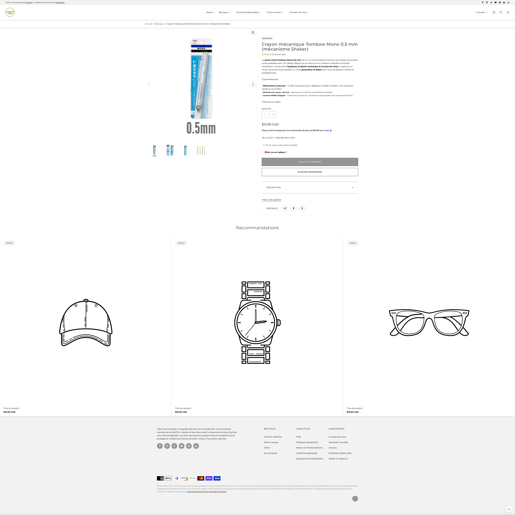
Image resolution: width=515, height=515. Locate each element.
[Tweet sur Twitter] (302, 208)
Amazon (29, 2)
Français (480, 12)
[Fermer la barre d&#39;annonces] (508, 2)
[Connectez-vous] (494, 12)
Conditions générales (306, 453)
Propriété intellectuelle (340, 453)
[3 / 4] (186, 151)
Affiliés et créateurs (338, 458)
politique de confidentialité (309, 458)
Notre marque (271, 442)
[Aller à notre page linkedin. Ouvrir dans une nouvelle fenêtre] (504, 2)
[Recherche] (501, 12)
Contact (332, 447)
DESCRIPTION (273, 187)
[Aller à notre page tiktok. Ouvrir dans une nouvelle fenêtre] (491, 2)
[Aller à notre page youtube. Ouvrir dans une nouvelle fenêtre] (495, 2)
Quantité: (266, 109)
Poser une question (271, 199)
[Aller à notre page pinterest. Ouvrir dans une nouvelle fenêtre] (499, 2)
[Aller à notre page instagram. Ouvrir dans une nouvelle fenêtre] (486, 2)
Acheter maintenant (310, 172)
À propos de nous (337, 437)
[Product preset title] (85, 323)
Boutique (159, 24)
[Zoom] (253, 32)
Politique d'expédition (307, 442)
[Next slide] (253, 84)
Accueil (148, 24)
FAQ (298, 437)
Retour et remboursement (309, 447)
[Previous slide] (149, 84)
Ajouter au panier (310, 162)
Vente (267, 447)
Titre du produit (11, 408)
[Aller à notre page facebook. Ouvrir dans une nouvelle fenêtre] (482, 2)
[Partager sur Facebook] (294, 208)
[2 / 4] (170, 151)
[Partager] (285, 208)
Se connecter (270, 453)
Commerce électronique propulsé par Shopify (207, 491)
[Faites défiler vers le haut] (355, 499)
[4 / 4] (201, 151)
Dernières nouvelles (338, 442)
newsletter (60, 2)
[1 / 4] (154, 151)
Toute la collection (273, 437)
